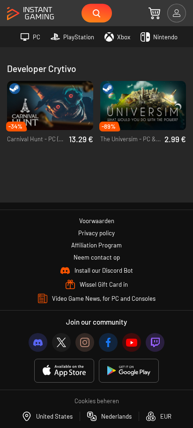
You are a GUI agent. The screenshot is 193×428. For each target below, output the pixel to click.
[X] (61, 342)
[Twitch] (155, 342)
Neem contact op (97, 257)
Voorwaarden (96, 221)
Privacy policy (96, 233)
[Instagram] (84, 342)
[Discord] (38, 342)
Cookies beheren (96, 401)
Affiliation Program (96, 245)
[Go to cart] (154, 13)
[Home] (30, 14)
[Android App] (129, 371)
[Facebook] (108, 342)
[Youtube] (131, 342)
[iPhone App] (64, 371)
